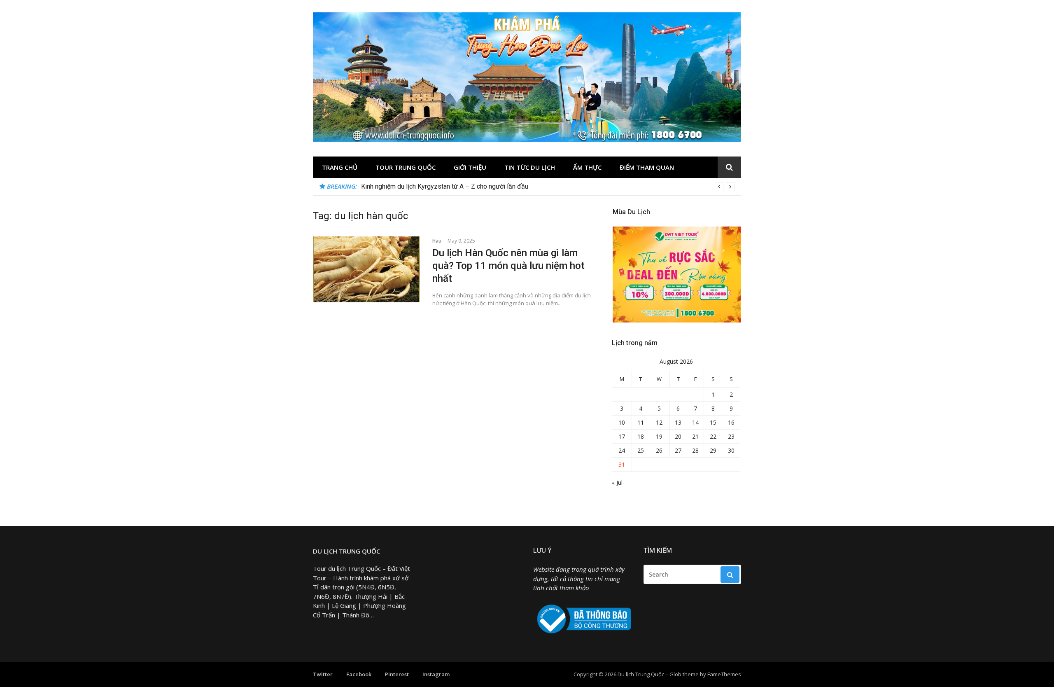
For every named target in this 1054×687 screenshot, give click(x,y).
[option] (548, 186)
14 (695, 422)
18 (640, 436)
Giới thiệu (470, 167)
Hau (436, 240)
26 (659, 450)
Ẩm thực (587, 167)
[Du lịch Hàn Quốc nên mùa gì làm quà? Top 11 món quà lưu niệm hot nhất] (366, 269)
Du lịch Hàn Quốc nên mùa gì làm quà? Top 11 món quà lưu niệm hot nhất (508, 265)
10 (621, 422)
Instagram (436, 674)
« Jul (617, 482)
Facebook (358, 674)
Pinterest (397, 674)
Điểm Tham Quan (647, 167)
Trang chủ (339, 167)
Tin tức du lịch (529, 167)
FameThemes (724, 674)
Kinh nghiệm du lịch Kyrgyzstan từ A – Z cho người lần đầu (444, 186)
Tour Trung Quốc (405, 167)
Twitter (323, 674)
